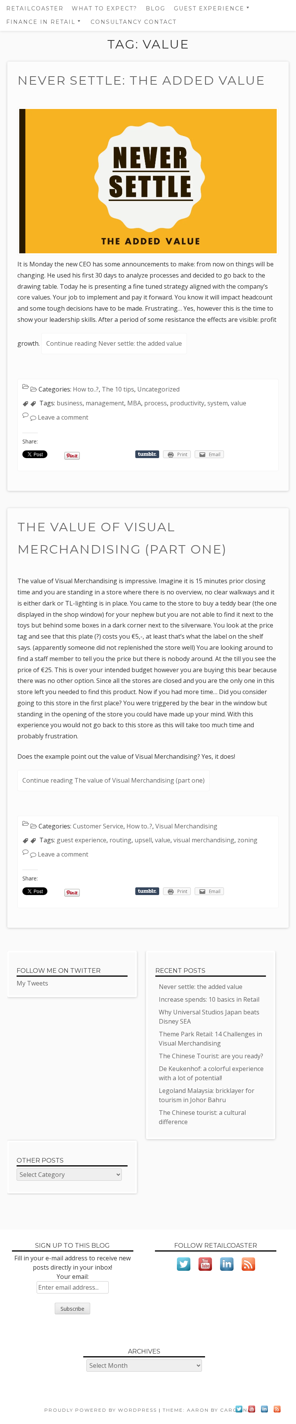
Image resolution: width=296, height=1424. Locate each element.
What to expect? (104, 8)
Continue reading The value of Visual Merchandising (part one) (113, 780)
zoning (247, 840)
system (217, 403)
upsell (143, 840)
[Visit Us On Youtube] (205, 1272)
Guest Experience (209, 8)
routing (120, 840)
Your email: (73, 1276)
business (69, 403)
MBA (134, 403)
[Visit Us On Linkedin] (226, 1272)
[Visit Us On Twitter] (183, 1272)
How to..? (86, 389)
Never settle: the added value (141, 80)
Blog (155, 8)
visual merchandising (203, 840)
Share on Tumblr (147, 454)
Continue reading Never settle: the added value (114, 343)
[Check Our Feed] (248, 1272)
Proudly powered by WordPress (100, 1410)
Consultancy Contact (134, 21)
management (105, 403)
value (238, 403)
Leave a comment (63, 417)
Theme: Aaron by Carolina (207, 1410)
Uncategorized (158, 389)
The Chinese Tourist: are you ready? (211, 1056)
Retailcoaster (35, 8)
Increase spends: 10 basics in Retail (209, 999)
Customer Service (98, 826)
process (155, 403)
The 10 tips (118, 389)
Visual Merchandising (186, 826)
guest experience (81, 840)
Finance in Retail (41, 21)
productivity (187, 403)
